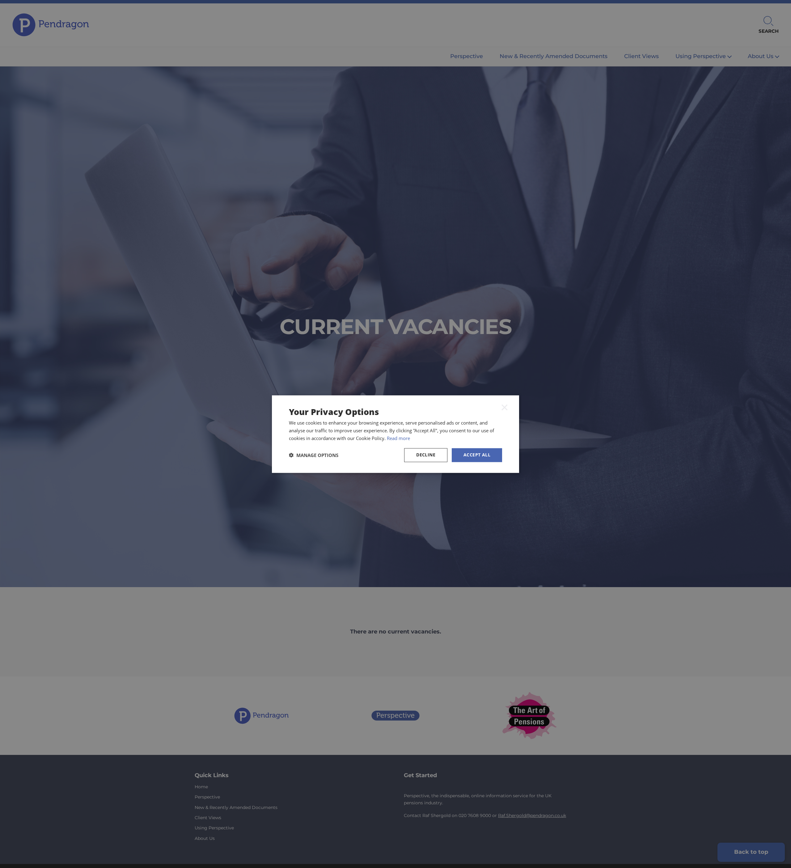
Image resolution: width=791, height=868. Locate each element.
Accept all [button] (476, 455)
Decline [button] (425, 455)
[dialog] (395, 434)
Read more (398, 438)
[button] (313, 455)
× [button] (505, 407)
